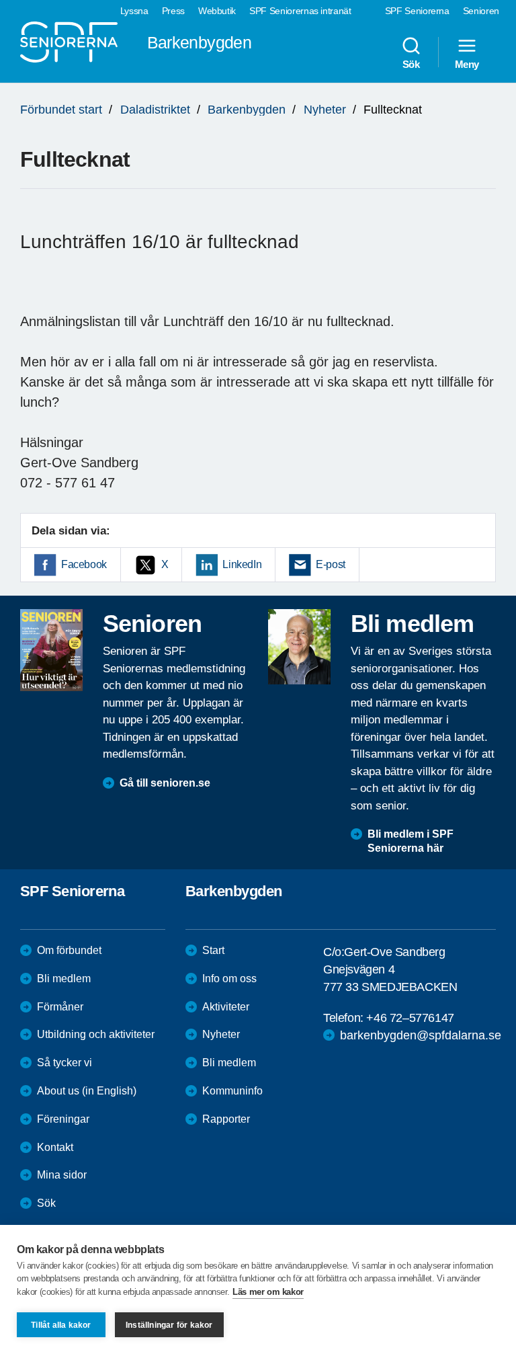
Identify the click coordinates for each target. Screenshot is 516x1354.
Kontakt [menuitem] (55, 1147)
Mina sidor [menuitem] (62, 1175)
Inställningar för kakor (169, 1325)
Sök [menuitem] (411, 63)
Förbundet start (61, 110)
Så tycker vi (64, 1062)
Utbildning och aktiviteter (96, 1034)
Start (213, 950)
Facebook (84, 564)
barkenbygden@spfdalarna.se (420, 1035)
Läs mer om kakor (268, 1292)
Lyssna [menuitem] (134, 10)
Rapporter (226, 1119)
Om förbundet (69, 950)
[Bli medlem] (299, 646)
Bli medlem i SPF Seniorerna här (411, 841)
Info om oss (229, 978)
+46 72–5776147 (410, 1018)
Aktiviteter (225, 1006)
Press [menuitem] (173, 10)
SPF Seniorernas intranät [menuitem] (300, 10)
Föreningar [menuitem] (63, 1119)
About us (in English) (86, 1091)
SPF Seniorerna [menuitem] (417, 10)
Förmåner (60, 1006)
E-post (330, 564)
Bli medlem (64, 978)
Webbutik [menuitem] (217, 10)
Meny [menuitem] (467, 63)
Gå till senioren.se (165, 783)
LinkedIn (241, 564)
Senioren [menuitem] (481, 10)
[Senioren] (51, 650)
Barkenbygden (247, 110)
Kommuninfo (232, 1091)
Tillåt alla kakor (61, 1325)
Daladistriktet (155, 110)
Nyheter (325, 110)
